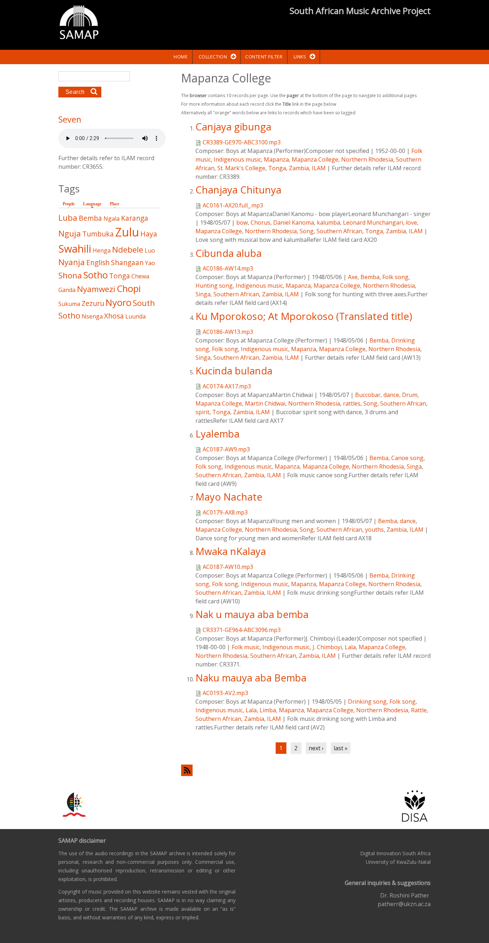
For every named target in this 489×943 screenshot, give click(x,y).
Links (300, 56)
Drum (409, 395)
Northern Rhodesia (367, 159)
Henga (102, 250)
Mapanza (276, 159)
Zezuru (93, 303)
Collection (213, 56)
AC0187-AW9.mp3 (226, 449)
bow (242, 222)
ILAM (319, 168)
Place (114, 203)
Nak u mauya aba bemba (252, 614)
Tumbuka (98, 234)
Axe (353, 277)
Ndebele (127, 249)
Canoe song (407, 458)
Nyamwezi (96, 289)
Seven (69, 119)
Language (94, 203)
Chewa (140, 276)
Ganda (67, 290)
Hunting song (214, 285)
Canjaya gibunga (233, 126)
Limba (268, 710)
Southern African (339, 231)
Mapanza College (315, 159)
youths (374, 529)
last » (341, 748)
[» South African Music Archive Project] (79, 23)
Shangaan (127, 262)
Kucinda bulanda (233, 370)
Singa (202, 294)
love (411, 222)
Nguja (69, 233)
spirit (202, 412)
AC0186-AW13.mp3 (228, 332)
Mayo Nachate (228, 496)
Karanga (134, 218)
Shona (70, 275)
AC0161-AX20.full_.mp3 (233, 205)
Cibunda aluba (228, 253)
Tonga (277, 168)
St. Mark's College (241, 168)
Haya (148, 234)
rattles (351, 403)
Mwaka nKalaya (230, 551)
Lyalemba (217, 433)
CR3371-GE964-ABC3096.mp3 (242, 630)
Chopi (129, 288)
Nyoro (118, 302)
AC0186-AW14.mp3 (228, 268)
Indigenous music (237, 159)
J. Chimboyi (327, 647)
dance (391, 395)
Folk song (395, 277)
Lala (350, 647)
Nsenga (92, 316)
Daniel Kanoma (293, 222)
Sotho (95, 275)
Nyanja (71, 262)
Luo (150, 250)
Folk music (246, 647)
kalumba (328, 222)
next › (316, 748)
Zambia (299, 168)
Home (181, 56)
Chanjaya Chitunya (238, 189)
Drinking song (367, 701)
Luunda (135, 316)
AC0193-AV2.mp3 (225, 693)
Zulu (127, 232)
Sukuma (69, 304)
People (68, 203)
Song (307, 231)
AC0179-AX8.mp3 (225, 512)
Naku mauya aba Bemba (250, 677)
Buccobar (368, 395)
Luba (67, 217)
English (98, 262)
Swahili (74, 248)
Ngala (111, 218)
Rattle (419, 710)
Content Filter (263, 56)
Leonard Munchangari (373, 222)
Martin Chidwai (265, 403)
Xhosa (114, 316)
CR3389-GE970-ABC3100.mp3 (242, 142)
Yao (150, 263)
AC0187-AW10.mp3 (228, 567)
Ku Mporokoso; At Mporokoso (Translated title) (303, 316)
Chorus (260, 222)
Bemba (369, 277)
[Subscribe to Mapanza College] (306, 770)
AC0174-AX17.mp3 (227, 386)
